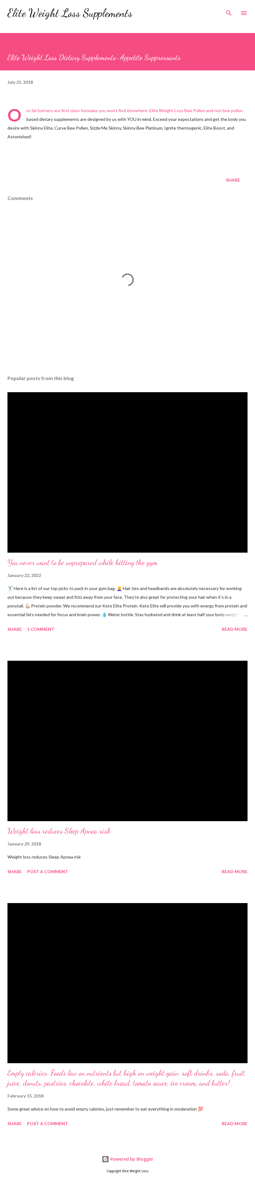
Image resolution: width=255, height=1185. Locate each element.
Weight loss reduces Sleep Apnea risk (59, 830)
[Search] (229, 11)
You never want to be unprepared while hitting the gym (82, 562)
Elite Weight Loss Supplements (69, 13)
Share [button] (233, 180)
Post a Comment (47, 871)
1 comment (40, 629)
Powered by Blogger (131, 1159)
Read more (235, 629)
